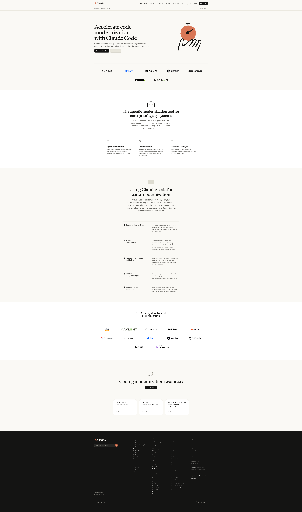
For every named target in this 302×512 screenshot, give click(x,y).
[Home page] (99, 3)
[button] (144, 3)
